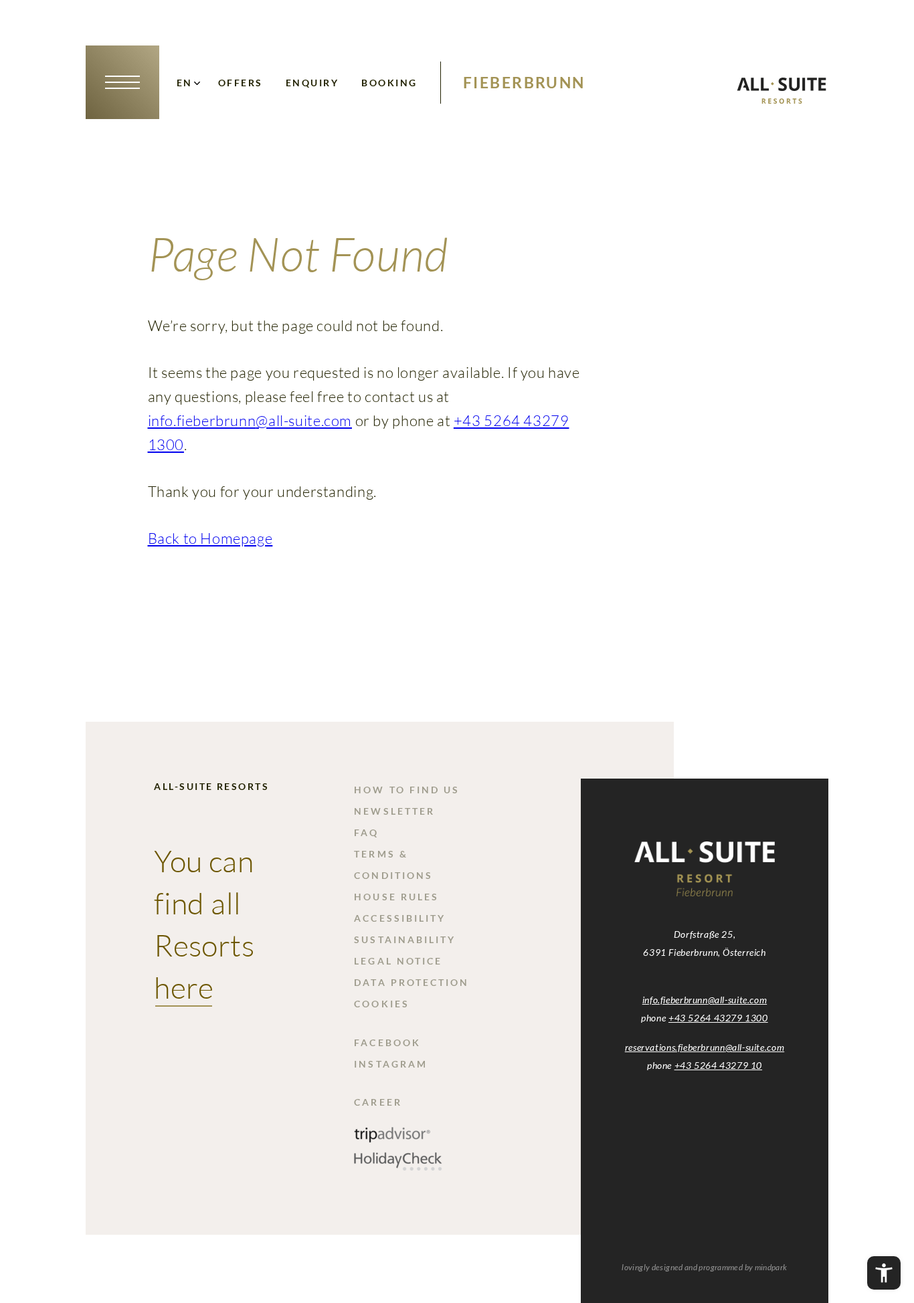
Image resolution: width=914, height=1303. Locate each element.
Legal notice (398, 961)
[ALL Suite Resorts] (781, 99)
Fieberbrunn (524, 82)
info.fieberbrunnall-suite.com (250, 420)
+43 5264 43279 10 (718, 1065)
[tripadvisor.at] (392, 1139)
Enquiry (312, 82)
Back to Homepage (210, 538)
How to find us (407, 789)
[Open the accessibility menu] (884, 1273)
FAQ (366, 832)
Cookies (381, 1003)
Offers (240, 82)
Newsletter (394, 811)
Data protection (411, 982)
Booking (389, 82)
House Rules (396, 896)
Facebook (387, 1042)
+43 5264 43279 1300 (718, 1017)
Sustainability (405, 939)
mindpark (771, 1267)
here (183, 987)
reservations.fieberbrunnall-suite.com (704, 1047)
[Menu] (122, 82)
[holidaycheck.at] (398, 1166)
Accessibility (400, 918)
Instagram (391, 1064)
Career (377, 1102)
